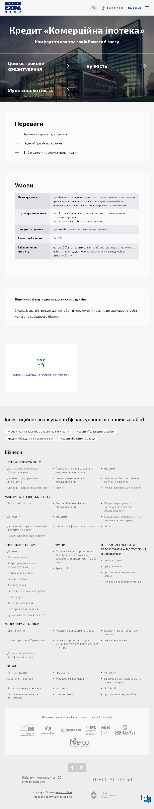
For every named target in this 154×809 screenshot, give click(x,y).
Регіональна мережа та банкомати (22, 696)
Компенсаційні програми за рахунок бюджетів (121, 480)
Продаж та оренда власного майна (122, 574)
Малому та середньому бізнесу (27, 497)
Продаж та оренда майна (120, 694)
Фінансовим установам (22, 624)
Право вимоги (113, 566)
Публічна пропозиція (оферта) (123, 487)
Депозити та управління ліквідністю (22, 480)
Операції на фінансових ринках (27, 487)
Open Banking (16, 630)
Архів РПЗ (62, 568)
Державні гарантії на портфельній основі (20, 655)
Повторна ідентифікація (22, 609)
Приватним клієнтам (20, 545)
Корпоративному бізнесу (23, 462)
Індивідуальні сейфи (20, 573)
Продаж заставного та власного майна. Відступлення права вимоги (123, 549)
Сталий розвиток (67, 694)
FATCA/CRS (111, 688)
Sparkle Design (62, 796)
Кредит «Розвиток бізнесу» (78, 438)
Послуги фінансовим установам (76, 630)
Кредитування (16, 585)
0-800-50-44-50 (112, 779)
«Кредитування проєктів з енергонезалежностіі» (38, 431)
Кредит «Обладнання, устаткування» (30, 438)
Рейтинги (110, 672)
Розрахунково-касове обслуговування (70, 480)
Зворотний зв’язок (19, 503)
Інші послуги (15, 597)
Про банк (11, 666)
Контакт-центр (17, 672)
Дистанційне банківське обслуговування (22, 470)
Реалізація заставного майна (122, 581)
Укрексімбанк (64, 792)
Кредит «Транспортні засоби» (95, 431)
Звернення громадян (20, 678)
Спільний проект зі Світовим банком (122, 632)
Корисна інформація (20, 603)
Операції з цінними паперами (26, 591)
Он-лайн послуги (18, 579)
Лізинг (60, 487)
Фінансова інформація (70, 678)
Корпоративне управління (24, 688)
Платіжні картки (17, 557)
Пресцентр (63, 672)
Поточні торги (113, 560)
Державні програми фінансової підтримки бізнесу (27, 528)
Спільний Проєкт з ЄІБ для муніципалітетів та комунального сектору (77, 644)
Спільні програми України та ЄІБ (27, 640)
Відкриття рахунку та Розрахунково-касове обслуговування (118, 507)
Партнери (62, 688)
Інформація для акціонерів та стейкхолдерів (122, 680)
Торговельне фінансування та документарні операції (74, 470)
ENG (134, 7)
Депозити (13, 516)
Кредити (109, 468)
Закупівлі (59, 545)
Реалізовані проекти (117, 640)
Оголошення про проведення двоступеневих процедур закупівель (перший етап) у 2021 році (77, 557)
